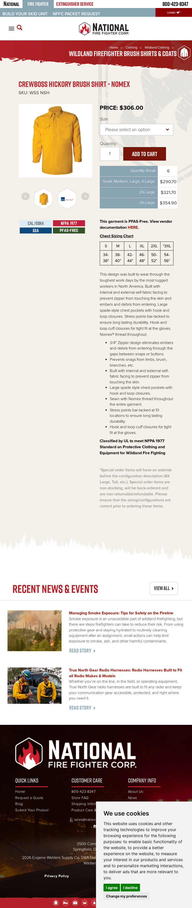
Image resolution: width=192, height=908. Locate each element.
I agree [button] (112, 887)
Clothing (131, 48)
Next (85, 196)
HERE (133, 227)
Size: (104, 119)
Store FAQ (80, 798)
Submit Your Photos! (31, 810)
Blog (19, 804)
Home (114, 48)
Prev (26, 196)
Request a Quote (29, 798)
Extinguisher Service (75, 4)
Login (171, 12)
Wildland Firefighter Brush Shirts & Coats (123, 53)
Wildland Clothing (157, 48)
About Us (135, 791)
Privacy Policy (56, 876)
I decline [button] (130, 887)
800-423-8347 (84, 791)
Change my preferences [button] (126, 896)
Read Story (80, 650)
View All (162, 588)
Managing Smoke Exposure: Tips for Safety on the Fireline (121, 613)
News (132, 798)
